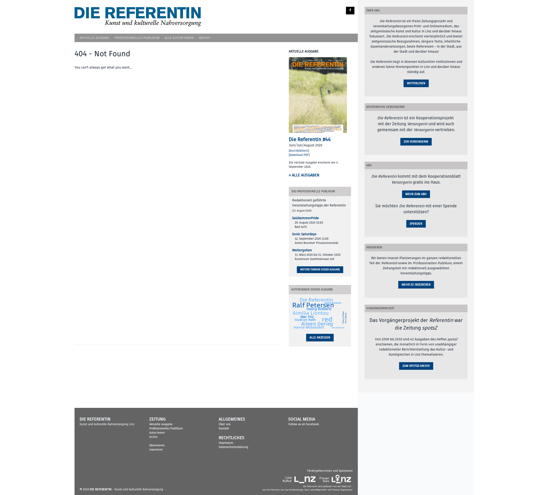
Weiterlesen (416, 83)
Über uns (225, 424)
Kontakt (224, 428)
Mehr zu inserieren (416, 284)
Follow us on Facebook (303, 424)
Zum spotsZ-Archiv (416, 366)
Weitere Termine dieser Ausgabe (320, 269)
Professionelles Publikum (137, 38)
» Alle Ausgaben (304, 175)
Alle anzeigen (320, 337)
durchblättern (299, 151)
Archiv (204, 38)
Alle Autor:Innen (179, 38)
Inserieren (156, 449)
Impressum (226, 443)
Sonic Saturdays (304, 234)
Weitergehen (302, 250)
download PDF (299, 155)
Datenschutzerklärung (233, 447)
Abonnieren (157, 445)
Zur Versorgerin (416, 141)
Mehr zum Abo (416, 194)
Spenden (416, 224)
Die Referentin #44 (310, 139)
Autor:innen (157, 432)
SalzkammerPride (305, 218)
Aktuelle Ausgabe (94, 38)
